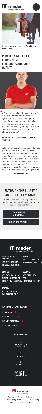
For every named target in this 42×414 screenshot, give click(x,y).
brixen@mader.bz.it (31, 262)
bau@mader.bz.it (10, 294)
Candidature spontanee (18, 213)
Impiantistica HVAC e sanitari (14, 307)
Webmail (11, 397)
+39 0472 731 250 (31, 259)
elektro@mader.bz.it (10, 278)
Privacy (20, 397)
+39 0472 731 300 (10, 291)
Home (4, 46)
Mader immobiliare (10, 325)
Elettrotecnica (8, 316)
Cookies (29, 402)
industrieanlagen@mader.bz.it (10, 281)
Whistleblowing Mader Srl (14, 400)
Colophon (30, 397)
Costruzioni (7, 312)
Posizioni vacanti (18, 222)
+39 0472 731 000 (10, 262)
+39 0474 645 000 (10, 275)
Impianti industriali (10, 320)
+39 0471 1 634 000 (30, 277)
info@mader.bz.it (10, 264)
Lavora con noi (16, 46)
